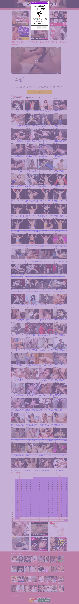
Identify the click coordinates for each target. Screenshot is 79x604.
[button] (47, 2)
